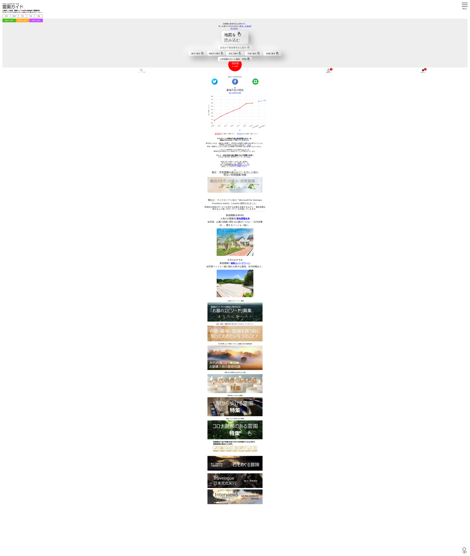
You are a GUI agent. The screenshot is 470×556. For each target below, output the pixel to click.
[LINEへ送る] (255, 82)
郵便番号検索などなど (240, 165)
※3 (248, 157)
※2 (249, 145)
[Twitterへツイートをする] (215, 82)
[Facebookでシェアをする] (235, 82)
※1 (247, 140)
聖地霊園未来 (243, 218)
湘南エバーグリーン (240, 263)
